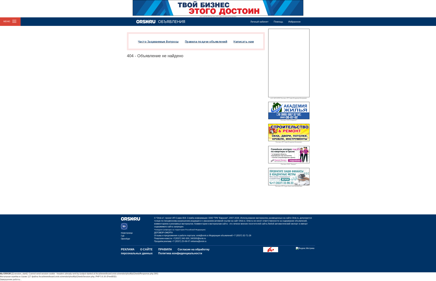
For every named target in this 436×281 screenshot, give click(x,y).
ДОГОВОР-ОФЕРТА (163, 232)
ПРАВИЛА (165, 249)
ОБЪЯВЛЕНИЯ (171, 21)
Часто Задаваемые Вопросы (158, 41)
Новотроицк (127, 233)
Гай (122, 236)
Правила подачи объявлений (206, 41)
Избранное (294, 21)
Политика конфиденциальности (180, 253)
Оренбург (125, 239)
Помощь (278, 21)
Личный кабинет (259, 21)
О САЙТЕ (146, 249)
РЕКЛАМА (128, 249)
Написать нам (243, 41)
